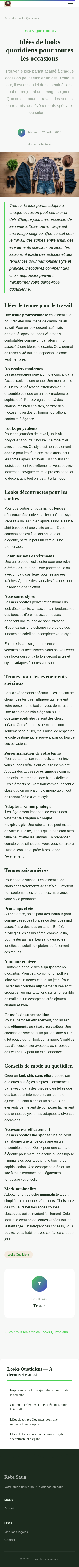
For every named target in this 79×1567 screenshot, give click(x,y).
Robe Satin (15, 1476)
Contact (9, 1539)
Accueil (9, 18)
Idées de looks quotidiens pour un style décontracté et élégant (37, 1436)
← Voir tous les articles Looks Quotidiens (36, 1332)
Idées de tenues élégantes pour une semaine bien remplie (34, 1421)
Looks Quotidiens (29, 18)
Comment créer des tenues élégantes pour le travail (38, 1407)
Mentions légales (16, 1532)
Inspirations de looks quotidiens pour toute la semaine (39, 1392)
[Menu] (70, 3)
